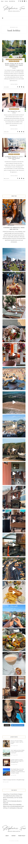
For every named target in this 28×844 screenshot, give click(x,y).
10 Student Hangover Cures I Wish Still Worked (14, 157)
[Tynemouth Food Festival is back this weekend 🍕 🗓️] (14, 259)
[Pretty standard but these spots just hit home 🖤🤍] (14, 544)
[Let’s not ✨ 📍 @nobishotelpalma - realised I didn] (14, 307)
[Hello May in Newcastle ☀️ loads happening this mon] (14, 425)
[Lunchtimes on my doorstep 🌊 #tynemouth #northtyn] (14, 449)
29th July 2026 (6, 781)
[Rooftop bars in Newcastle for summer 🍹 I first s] (14, 616)
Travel (10, 61)
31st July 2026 (13, 775)
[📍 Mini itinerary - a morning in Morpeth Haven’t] (14, 687)
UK (14, 61)
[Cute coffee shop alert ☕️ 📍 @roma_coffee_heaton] (14, 521)
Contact (6, 1)
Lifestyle (11, 154)
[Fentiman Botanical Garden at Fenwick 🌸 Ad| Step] (14, 354)
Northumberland (17, 59)
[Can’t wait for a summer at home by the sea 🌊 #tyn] (14, 568)
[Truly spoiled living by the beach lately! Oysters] (14, 330)
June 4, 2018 (6, 131)
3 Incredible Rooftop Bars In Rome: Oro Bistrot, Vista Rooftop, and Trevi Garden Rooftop (12, 797)
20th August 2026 (14, 745)
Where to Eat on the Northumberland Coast (13, 806)
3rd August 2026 (14, 764)
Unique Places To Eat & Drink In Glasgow (12, 794)
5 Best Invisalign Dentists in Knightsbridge (13, 779)
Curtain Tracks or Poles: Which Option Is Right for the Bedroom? (17, 761)
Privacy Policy (21, 835)
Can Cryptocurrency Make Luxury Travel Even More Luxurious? (17, 751)
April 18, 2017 (6, 178)
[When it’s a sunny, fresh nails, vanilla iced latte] (14, 378)
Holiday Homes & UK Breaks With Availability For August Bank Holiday (14, 65)
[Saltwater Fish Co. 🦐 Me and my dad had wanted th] (14, 639)
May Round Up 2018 (14, 111)
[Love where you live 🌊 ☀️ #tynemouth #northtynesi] (14, 402)
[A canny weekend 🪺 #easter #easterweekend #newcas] (14, 663)
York (17, 61)
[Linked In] (23, 86)
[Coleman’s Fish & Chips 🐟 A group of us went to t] (14, 592)
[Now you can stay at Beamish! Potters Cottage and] (14, 473)
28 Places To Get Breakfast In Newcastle (12, 808)
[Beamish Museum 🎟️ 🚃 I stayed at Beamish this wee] (14, 497)
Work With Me (12, 1)
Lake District (9, 59)
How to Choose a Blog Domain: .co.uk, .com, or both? (17, 742)
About (2, 1)
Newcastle (16, 154)
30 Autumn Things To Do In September (12, 804)
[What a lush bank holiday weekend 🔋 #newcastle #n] (14, 283)
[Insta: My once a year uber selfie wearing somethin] (14, 711)
